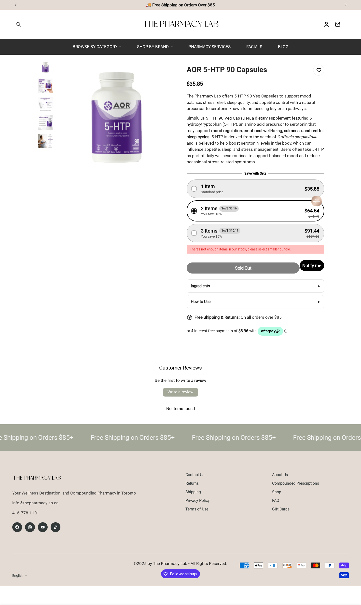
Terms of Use (196, 509)
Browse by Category (95, 46)
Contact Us (194, 474)
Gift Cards (281, 509)
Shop (276, 492)
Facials (254, 46)
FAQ (275, 500)
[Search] (18, 24)
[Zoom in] (161, 69)
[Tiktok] (55, 527)
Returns (192, 483)
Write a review (180, 391)
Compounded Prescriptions (295, 483)
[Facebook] (17, 527)
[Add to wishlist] (318, 70)
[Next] (345, 5)
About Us (280, 474)
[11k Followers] (30, 527)
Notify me (311, 265)
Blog (283, 46)
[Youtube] (43, 527)
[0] (337, 24)
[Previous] (15, 5)
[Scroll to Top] (351, 578)
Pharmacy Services (209, 46)
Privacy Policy (197, 500)
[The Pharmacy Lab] (180, 24)
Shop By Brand (153, 46)
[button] (255, 188)
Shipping (193, 492)
